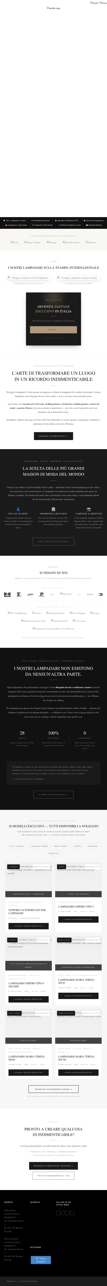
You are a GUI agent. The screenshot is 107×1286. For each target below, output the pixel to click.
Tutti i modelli (17, 846)
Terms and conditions (29, 1281)
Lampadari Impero (39, 846)
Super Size (53, 853)
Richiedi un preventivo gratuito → (53, 1166)
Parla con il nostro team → (53, 541)
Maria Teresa (60, 846)
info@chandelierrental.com (53, 1176)
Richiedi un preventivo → (53, 436)
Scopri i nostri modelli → (53, 794)
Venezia (78, 846)
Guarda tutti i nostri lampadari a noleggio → (53, 1089)
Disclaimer (11, 1281)
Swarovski (93, 846)
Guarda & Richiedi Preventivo (28, 926)
